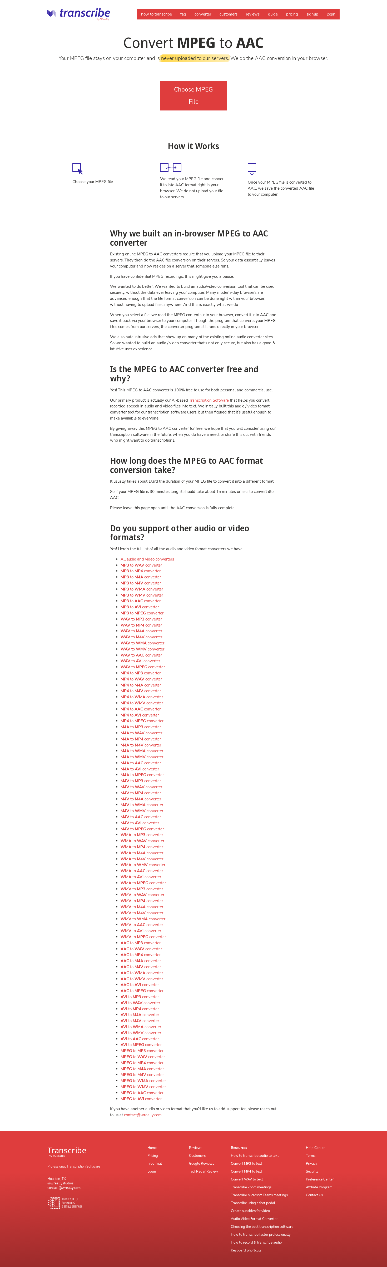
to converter (141, 565)
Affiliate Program (319, 1187)
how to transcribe (156, 14)
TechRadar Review (203, 1171)
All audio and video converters (147, 559)
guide (273, 14)
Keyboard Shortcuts (246, 1250)
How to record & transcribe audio (256, 1242)
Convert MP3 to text (246, 1163)
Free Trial (154, 1163)
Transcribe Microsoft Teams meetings (259, 1195)
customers (228, 14)
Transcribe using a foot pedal (253, 1203)
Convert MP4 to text (246, 1171)
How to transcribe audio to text (255, 1155)
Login (151, 1171)
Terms (310, 1155)
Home (152, 1147)
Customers (197, 1155)
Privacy (311, 1163)
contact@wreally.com (143, 1115)
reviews (253, 14)
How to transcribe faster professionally (261, 1234)
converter (203, 14)
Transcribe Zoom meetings (251, 1187)
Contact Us (314, 1195)
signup (312, 14)
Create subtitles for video (250, 1211)
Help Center (315, 1147)
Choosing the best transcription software (262, 1226)
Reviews (195, 1147)
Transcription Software (209, 400)
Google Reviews (201, 1163)
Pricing (152, 1155)
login (331, 14)
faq (183, 14)
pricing (292, 14)
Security (312, 1171)
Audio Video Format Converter (254, 1218)
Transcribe (66, 1150)
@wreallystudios (60, 1183)
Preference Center (320, 1179)
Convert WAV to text (247, 1179)
